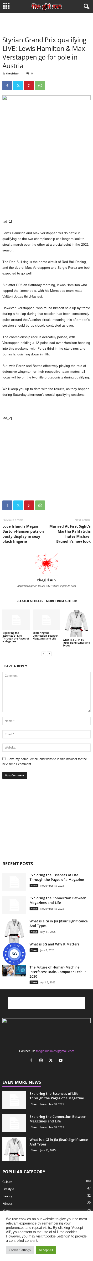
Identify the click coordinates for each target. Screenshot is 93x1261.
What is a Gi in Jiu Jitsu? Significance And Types (76, 642)
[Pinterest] (29, 85)
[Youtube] (61, 1061)
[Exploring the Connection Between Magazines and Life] (47, 619)
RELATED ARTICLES (29, 601)
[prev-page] (43, 653)
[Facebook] (7, 85)
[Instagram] (42, 1061)
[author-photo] (46, 563)
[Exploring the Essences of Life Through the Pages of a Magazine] (16, 619)
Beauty (7, 1196)
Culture (7, 1182)
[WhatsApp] (40, 85)
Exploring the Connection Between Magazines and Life (45, 635)
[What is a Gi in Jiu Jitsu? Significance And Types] (77, 623)
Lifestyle (8, 1189)
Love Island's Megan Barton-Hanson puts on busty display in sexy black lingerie (23, 534)
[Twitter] (18, 85)
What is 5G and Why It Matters (54, 944)
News (34, 885)
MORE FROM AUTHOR (61, 601)
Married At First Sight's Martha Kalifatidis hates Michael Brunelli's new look (70, 534)
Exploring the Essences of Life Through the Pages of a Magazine (15, 637)
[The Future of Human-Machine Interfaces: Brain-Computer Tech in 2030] (14, 970)
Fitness (7, 1203)
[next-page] (49, 653)
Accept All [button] (46, 1250)
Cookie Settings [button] (20, 1250)
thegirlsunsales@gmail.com (55, 1051)
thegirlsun (12, 73)
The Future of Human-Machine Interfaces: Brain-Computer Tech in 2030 (58, 972)
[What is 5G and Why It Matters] (14, 954)
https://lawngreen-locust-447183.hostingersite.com (46, 586)
